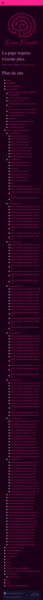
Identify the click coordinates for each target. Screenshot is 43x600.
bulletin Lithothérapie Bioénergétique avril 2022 (24, 392)
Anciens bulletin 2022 (14, 380)
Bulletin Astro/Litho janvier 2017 (20, 162)
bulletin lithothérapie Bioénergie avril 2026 (21, 536)
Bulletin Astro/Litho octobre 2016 (20, 151)
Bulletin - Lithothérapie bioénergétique (17, 130)
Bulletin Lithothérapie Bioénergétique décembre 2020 (24, 328)
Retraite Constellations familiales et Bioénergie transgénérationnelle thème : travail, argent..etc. (22, 111)
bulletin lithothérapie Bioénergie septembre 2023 (24, 448)
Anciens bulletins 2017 (15, 159)
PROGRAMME (10, 83)
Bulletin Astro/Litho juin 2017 (19, 180)
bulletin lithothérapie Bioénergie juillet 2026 (21, 545)
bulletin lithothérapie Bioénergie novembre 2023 (24, 453)
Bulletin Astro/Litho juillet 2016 (20, 142)
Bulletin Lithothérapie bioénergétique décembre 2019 (24, 281)
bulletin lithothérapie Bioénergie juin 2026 (20, 542)
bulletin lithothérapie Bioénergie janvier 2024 (23, 462)
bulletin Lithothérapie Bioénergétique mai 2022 (24, 395)
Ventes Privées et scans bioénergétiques (17, 568)
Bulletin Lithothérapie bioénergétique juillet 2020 (25, 306)
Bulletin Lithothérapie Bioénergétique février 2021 (25, 339)
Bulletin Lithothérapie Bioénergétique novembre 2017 (24, 193)
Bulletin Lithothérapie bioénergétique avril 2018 (24, 215)
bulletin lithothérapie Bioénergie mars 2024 (23, 468)
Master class (11, 118)
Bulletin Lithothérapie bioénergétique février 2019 (25, 248)
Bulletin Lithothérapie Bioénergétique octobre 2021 (25, 365)
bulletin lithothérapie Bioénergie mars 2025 (21, 500)
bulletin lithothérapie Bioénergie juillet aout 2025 (22, 512)
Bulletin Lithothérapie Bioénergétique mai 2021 (24, 348)
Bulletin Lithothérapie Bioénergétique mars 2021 (24, 342)
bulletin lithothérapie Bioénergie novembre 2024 (24, 489)
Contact (8, 565)
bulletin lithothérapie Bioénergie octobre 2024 (24, 486)
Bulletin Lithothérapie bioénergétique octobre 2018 (25, 233)
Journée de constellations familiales (18, 98)
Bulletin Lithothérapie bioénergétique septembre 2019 (24, 266)
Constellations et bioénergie (16, 124)
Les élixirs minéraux (12, 553)
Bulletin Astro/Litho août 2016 (19, 145)
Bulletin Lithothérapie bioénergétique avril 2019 (24, 254)
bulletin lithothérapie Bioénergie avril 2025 (21, 503)
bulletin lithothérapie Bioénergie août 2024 (23, 480)
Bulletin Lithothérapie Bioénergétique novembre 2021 (24, 369)
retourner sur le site (28, 65)
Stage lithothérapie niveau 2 (16, 115)
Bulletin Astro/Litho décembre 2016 (21, 157)
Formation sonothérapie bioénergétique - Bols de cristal (22, 105)
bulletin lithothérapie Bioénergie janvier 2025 (21, 495)
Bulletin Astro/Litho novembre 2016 (21, 154)
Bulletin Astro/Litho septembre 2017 (21, 186)
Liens (7, 580)
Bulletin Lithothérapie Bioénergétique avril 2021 (24, 345)
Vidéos (8, 562)
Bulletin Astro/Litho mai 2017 (19, 177)
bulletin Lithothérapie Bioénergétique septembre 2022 (24, 407)
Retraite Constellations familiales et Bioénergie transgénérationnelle (22, 93)
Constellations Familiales (13, 550)
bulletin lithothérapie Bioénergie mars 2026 (21, 533)
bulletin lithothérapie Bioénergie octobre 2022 (24, 412)
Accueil (8, 80)
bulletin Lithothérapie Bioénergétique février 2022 (25, 386)
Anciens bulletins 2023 (15, 418)
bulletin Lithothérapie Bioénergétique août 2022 (24, 403)
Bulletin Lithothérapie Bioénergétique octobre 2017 (25, 189)
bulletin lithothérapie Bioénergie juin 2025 (20, 509)
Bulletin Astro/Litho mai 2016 (19, 136)
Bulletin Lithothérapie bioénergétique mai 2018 (24, 218)
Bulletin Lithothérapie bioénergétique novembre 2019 (24, 275)
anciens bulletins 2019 (14, 242)
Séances (8, 583)
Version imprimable (12, 593)
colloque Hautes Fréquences (16, 127)
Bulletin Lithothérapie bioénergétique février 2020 (25, 292)
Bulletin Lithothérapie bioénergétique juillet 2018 (25, 221)
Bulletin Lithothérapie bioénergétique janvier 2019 (25, 245)
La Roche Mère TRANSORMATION (17, 586)
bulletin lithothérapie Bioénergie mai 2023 (22, 436)
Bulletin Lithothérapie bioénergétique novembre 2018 (24, 237)
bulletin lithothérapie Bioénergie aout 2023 (23, 445)
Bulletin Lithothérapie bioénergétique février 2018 (25, 209)
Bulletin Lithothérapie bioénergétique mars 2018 (24, 212)
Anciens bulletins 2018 (15, 204)
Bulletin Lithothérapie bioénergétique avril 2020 (24, 298)
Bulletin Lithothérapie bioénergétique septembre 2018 (24, 228)
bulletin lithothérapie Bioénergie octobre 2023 (24, 450)
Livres (8, 559)
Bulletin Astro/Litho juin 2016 (19, 139)
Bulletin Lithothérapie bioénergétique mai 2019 (24, 256)
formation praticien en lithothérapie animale (21, 121)
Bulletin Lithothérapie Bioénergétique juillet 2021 (25, 353)
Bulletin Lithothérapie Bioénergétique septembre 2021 (24, 360)
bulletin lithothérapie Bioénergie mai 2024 (22, 474)
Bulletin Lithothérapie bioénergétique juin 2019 (24, 259)
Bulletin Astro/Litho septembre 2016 (21, 148)
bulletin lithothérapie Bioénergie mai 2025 (20, 506)
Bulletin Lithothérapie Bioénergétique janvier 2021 (25, 336)
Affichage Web (35, 595)
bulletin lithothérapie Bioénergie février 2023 (23, 427)
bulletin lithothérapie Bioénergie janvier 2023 (23, 424)
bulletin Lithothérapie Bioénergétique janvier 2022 (25, 383)
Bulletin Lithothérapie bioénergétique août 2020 (24, 309)
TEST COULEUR (11, 574)
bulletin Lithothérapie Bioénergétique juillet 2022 (25, 401)
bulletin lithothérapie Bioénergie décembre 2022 (24, 421)
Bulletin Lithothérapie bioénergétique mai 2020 (24, 301)
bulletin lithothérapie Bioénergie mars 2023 (23, 430)
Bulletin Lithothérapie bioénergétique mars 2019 (24, 251)
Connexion (35, 593)
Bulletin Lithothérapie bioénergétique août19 (23, 262)
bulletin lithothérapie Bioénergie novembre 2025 (22, 521)
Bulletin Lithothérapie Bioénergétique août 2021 (24, 356)
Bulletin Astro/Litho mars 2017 (19, 171)
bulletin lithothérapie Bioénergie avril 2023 (23, 433)
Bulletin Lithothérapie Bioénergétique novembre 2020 (24, 322)
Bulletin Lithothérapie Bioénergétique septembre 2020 (24, 313)
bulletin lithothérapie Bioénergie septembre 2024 (24, 483)
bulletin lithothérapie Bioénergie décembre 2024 (24, 492)
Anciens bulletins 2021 (15, 333)
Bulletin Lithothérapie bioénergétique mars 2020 (24, 295)
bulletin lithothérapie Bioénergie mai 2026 (20, 539)
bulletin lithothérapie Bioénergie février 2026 (21, 530)
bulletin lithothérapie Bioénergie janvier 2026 (21, 527)
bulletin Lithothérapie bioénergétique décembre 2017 (24, 199)
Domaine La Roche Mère (13, 86)
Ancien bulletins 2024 (14, 459)
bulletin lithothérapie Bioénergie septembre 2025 (22, 515)
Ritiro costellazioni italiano (16, 101)
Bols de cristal (10, 556)
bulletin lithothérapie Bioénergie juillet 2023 (23, 442)
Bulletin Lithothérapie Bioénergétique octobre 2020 (25, 318)
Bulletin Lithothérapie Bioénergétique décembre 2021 (24, 375)
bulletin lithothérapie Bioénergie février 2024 (23, 465)
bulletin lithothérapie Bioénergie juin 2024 (23, 477)
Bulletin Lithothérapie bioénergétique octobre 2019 (25, 271)
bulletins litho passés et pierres (15, 547)
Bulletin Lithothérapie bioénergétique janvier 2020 (25, 289)
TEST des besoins (13, 577)
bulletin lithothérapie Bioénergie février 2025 (21, 497)
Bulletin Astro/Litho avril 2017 (19, 174)
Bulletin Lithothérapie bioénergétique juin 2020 (24, 304)
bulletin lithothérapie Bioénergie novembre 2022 (24, 415)
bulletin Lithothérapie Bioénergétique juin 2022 (24, 398)
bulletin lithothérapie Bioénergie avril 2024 (23, 471)
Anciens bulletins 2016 (15, 133)
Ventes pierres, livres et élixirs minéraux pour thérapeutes (23, 571)
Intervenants (14, 168)
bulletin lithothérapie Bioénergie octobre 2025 (21, 518)
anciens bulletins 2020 (14, 286)
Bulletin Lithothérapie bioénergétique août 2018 (24, 224)
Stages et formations (12, 89)
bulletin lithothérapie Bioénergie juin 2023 (23, 439)
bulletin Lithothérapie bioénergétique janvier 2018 (25, 207)
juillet (12, 183)
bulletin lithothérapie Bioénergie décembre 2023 (24, 456)
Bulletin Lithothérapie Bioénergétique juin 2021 (24, 351)
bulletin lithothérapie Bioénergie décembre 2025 (22, 524)
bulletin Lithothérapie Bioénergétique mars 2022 (24, 389)
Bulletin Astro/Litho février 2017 (20, 165)
